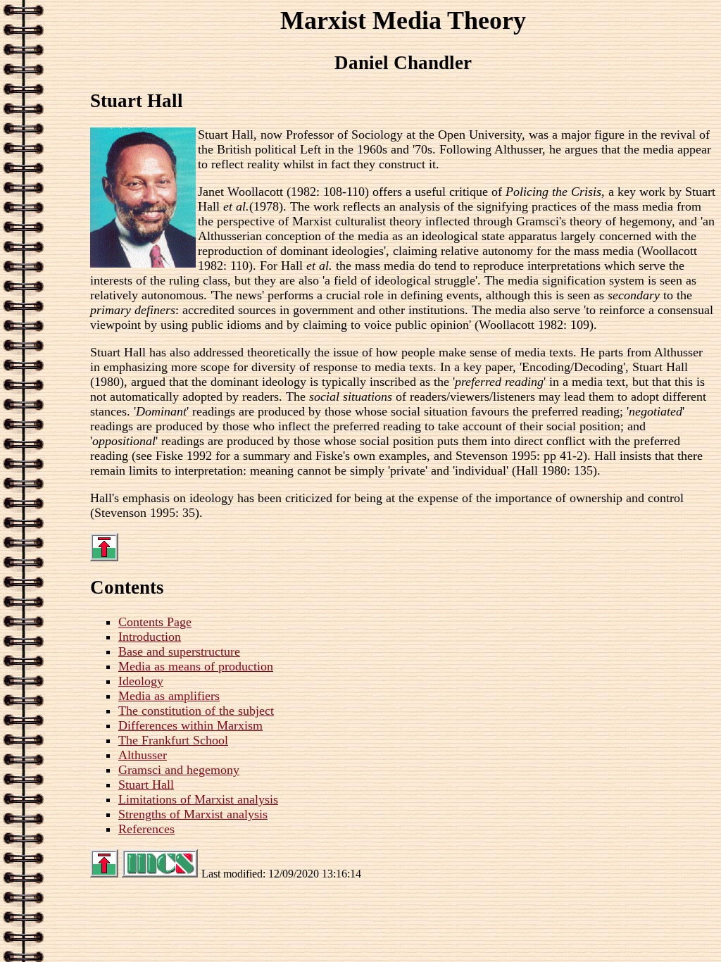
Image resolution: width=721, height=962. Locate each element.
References (146, 829)
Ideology (140, 681)
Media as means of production (195, 666)
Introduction (149, 637)
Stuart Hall (146, 784)
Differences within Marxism (190, 725)
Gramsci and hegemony (178, 770)
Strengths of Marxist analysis (193, 814)
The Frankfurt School (173, 740)
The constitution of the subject (196, 711)
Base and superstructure (179, 651)
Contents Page (155, 622)
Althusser (142, 755)
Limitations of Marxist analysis (198, 799)
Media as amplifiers (169, 696)
